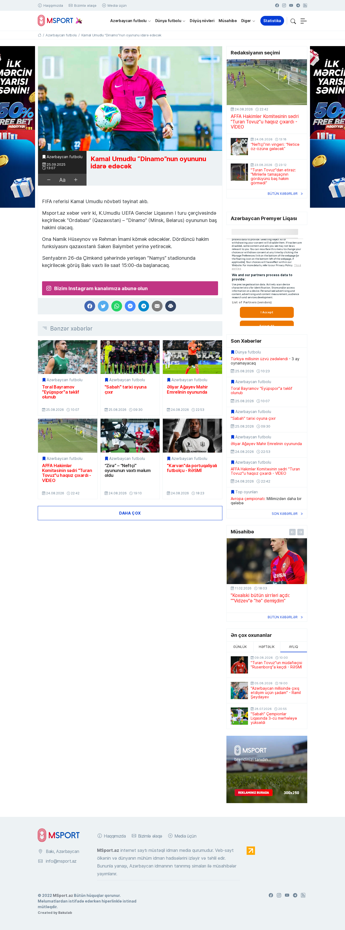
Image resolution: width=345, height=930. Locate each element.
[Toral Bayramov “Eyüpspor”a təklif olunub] (67, 357)
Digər (246, 20)
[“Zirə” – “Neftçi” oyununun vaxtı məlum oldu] (130, 435)
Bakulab (65, 912)
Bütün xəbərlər (283, 193)
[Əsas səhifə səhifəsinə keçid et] (39, 35)
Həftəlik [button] (267, 646)
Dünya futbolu (168, 20)
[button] (293, 21)
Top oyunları (246, 492)
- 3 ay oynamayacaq (265, 361)
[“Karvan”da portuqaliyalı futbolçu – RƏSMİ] (192, 435)
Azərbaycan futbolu (128, 20)
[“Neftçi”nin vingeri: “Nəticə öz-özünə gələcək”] (239, 146)
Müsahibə (228, 20)
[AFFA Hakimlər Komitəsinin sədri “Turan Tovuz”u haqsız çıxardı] (67, 435)
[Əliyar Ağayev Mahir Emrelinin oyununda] (192, 357)
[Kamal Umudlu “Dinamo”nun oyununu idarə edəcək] (130, 98)
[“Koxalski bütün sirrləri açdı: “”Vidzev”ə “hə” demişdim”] (267, 561)
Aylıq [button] (293, 646)
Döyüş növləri (202, 20)
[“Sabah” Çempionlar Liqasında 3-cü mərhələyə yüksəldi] (239, 716)
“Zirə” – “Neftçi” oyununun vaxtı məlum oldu (128, 470)
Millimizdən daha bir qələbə (266, 501)
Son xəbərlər (285, 513)
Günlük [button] (240, 646)
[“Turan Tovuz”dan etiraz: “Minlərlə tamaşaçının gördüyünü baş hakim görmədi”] (239, 172)
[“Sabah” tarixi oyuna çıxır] (130, 357)
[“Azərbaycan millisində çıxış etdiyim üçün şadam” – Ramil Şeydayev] (239, 690)
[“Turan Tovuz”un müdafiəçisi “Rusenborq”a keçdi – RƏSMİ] (239, 665)
